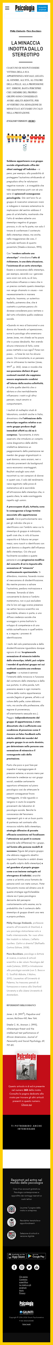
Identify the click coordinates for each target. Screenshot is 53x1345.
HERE (32, 121)
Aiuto (21, 1290)
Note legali (26, 1324)
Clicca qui (26, 1104)
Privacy (22, 1293)
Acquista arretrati (42, 8)
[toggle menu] (7, 8)
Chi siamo (23, 1277)
